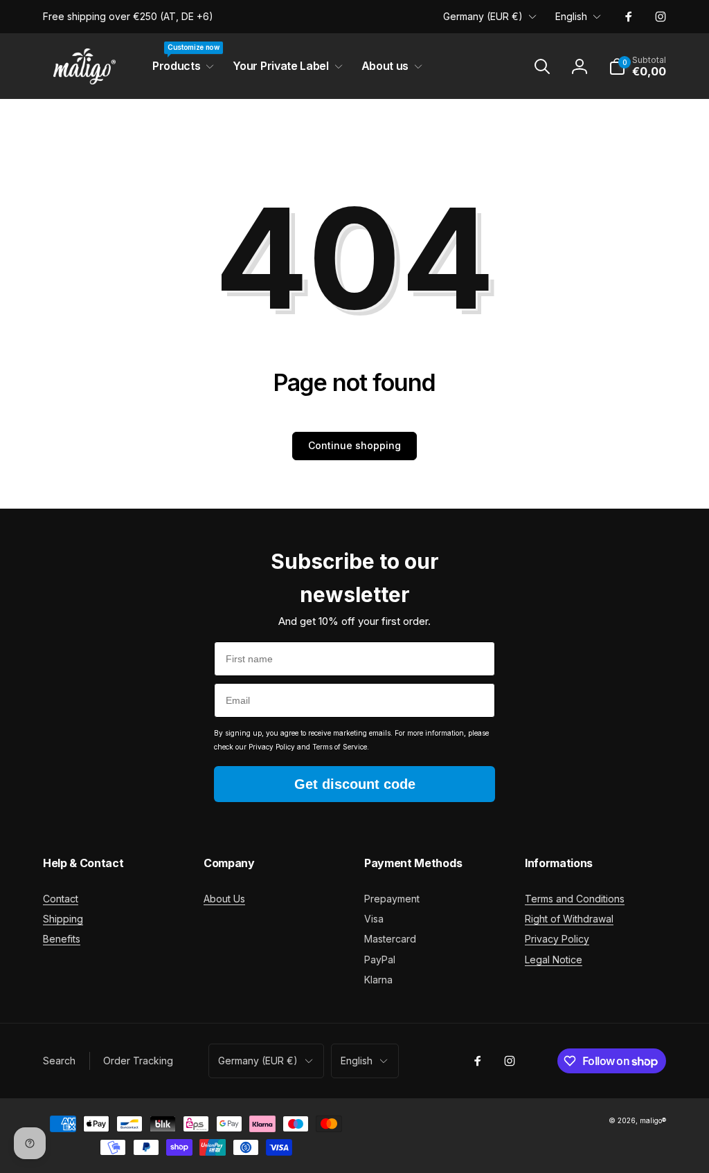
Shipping (63, 919)
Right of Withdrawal (569, 919)
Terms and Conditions (575, 898)
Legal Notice (553, 959)
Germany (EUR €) (483, 16)
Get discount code (354, 784)
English (571, 16)
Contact (60, 898)
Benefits (61, 939)
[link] (128, 16)
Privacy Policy (557, 939)
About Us (224, 898)
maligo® (653, 1120)
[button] (180, 66)
